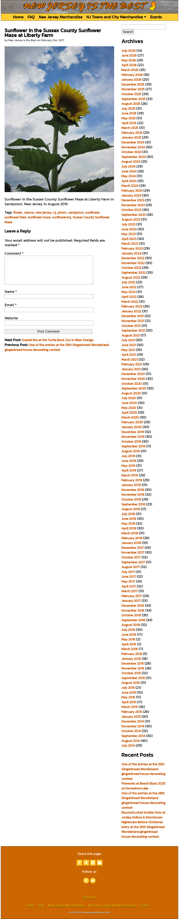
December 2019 (133, 431)
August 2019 (131, 451)
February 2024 (132, 190)
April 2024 (129, 180)
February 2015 (132, 711)
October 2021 (131, 325)
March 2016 (130, 648)
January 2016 (131, 658)
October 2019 (131, 441)
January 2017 (131, 600)
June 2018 (129, 518)
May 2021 (128, 349)
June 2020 (129, 402)
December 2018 (133, 489)
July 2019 (128, 456)
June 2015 (129, 692)
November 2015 (133, 668)
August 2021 (131, 335)
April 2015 (129, 702)
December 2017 (133, 547)
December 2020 (133, 373)
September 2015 (133, 677)
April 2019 (129, 470)
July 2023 (129, 224)
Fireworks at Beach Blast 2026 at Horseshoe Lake (143, 786)
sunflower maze (39, 217)
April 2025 (129, 123)
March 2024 (130, 185)
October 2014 (131, 730)
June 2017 (129, 576)
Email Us (89, 897)
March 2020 (130, 417)
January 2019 (131, 484)
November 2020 (133, 378)
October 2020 (132, 383)
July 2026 (129, 50)
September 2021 (133, 330)
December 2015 (133, 663)
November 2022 (133, 262)
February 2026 (132, 74)
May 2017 (128, 581)
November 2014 (133, 726)
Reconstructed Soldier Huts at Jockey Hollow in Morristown (143, 815)
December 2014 (133, 721)
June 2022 (129, 287)
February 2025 (132, 132)
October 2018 (131, 499)
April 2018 (129, 528)
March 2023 (130, 243)
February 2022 (132, 306)
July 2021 (128, 340)
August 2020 (131, 393)
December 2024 (133, 142)
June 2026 (129, 55)
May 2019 (128, 465)
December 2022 (133, 258)
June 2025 (129, 113)
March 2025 (130, 127)
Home (18, 17)
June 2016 (129, 634)
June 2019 (129, 460)
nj (54, 212)
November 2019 (133, 436)
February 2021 (132, 364)
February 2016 (132, 653)
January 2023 (131, 253)
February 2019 (132, 480)
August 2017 (131, 566)
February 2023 (132, 248)
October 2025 (131, 94)
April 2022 (129, 296)
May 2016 (128, 639)
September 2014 (133, 735)
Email (11, 304)
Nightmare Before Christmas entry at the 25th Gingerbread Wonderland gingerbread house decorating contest (143, 829)
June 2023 (129, 229)
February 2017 (132, 595)
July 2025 (128, 108)
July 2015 (128, 687)
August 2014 (131, 740)
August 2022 (131, 277)
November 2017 (133, 552)
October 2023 (132, 209)
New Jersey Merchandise (61, 17)
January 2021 (131, 369)
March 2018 (130, 533)
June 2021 (129, 344)
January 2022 (131, 311)
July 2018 (128, 513)
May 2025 (129, 118)
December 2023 (133, 200)
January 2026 (132, 79)
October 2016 (131, 615)
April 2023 (129, 238)
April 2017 (129, 586)
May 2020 (129, 407)
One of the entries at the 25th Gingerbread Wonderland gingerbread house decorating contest (57, 347)
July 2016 (128, 629)
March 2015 (130, 706)
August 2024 (131, 161)
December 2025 (133, 84)
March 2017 (130, 591)
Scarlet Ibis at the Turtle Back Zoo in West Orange (57, 339)
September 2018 (133, 504)
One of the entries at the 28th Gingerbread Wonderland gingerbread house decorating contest (143, 800)
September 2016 (133, 620)
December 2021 (133, 315)
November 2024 (133, 147)
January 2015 (131, 716)
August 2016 (131, 624)
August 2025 (131, 103)
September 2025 (134, 98)
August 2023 (131, 219)
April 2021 (129, 354)
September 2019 (133, 446)
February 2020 (132, 422)
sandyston (76, 212)
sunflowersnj (61, 217)
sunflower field (15, 217)
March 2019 (130, 475)
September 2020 (134, 388)
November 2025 (133, 89)
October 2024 (132, 151)
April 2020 (129, 412)
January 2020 (132, 426)
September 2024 (134, 156)
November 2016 (133, 610)
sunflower (92, 212)
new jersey (43, 212)
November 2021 (133, 320)
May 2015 (128, 697)
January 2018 (131, 542)
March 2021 (130, 359)
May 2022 (129, 291)
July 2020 (129, 397)
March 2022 (130, 301)
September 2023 (134, 214)
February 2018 (132, 538)
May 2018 (128, 523)
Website (11, 318)
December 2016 (133, 605)
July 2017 (128, 571)
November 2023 (133, 205)
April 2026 (129, 64)
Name (11, 291)
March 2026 (130, 69)
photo (62, 212)
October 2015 (131, 673)
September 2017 (133, 562)
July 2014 (128, 745)
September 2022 (134, 272)
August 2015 (131, 682)
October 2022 (131, 267)
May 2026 (129, 60)
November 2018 (133, 494)
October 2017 (131, 557)
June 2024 (129, 171)
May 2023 (129, 233)
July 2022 (128, 282)
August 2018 (131, 509)
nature (29, 212)
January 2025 (131, 137)
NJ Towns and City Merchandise (115, 17)
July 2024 (129, 166)
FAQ (31, 17)
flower (17, 212)
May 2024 (129, 176)
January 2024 (131, 195)
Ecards (156, 17)
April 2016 (129, 644)
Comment (14, 253)
